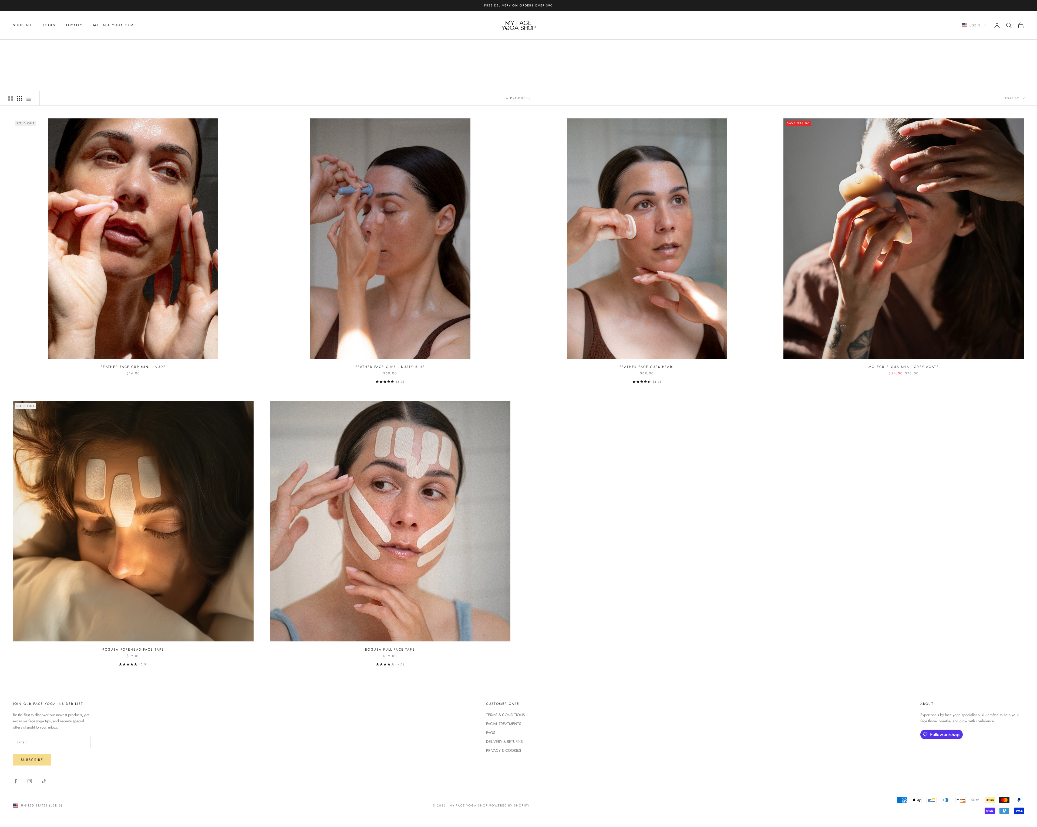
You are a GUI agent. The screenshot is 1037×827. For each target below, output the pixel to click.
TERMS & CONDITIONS (505, 714)
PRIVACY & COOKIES (503, 750)
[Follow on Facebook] (15, 781)
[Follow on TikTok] (43, 781)
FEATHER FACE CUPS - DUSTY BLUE (390, 366)
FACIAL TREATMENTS (503, 723)
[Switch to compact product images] (28, 98)
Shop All (22, 25)
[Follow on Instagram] (29, 781)
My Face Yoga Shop (61, 47)
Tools (49, 25)
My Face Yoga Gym (113, 25)
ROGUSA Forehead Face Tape (133, 649)
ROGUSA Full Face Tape (390, 649)
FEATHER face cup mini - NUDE (133, 366)
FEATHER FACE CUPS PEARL (646, 366)
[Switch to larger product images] (10, 98)
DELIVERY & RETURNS (504, 741)
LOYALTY (74, 25)
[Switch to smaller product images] (19, 98)
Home (18, 47)
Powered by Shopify (509, 805)
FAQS (490, 732)
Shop (33, 47)
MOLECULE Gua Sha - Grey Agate (903, 366)
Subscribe (32, 759)
